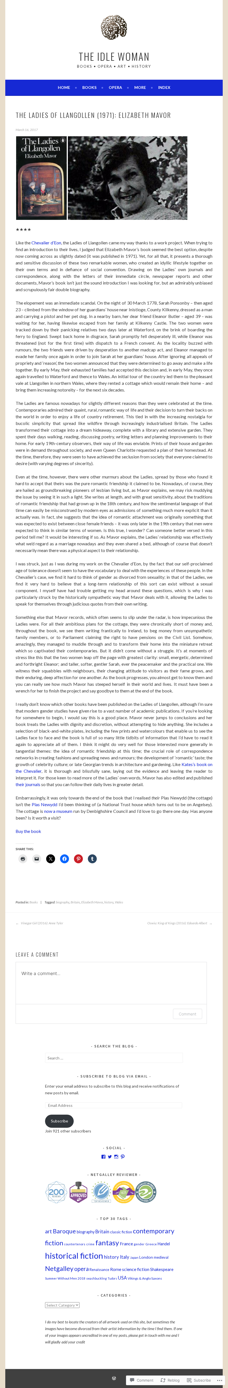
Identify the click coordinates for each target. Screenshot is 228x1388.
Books (89, 87)
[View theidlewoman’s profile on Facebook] (103, 1156)
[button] (41, 178)
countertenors (74, 1244)
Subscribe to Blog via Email (114, 1076)
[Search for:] (114, 1058)
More (140, 87)
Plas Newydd (45, 804)
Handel (164, 1243)
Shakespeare (162, 1269)
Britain (75, 902)
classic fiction (121, 1232)
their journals (28, 784)
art (48, 1231)
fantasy (107, 1242)
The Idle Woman (114, 56)
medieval (161, 1257)
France (126, 1243)
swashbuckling (96, 1278)
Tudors (112, 1278)
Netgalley (59, 1268)
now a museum (58, 811)
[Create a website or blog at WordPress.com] (114, 1379)
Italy (124, 1257)
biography (62, 902)
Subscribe (59, 1121)
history (108, 902)
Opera (115, 87)
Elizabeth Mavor (92, 902)
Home (64, 87)
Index (164, 87)
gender (139, 1244)
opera (81, 1268)
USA (122, 1277)
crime (90, 1244)
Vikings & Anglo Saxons (145, 1278)
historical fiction (74, 1255)
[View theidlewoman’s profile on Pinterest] (122, 1156)
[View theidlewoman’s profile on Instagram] (116, 1156)
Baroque (64, 1231)
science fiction (135, 1269)
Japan (134, 1257)
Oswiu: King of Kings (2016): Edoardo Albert (177, 923)
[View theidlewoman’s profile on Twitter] (110, 1156)
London (146, 1257)
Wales (119, 902)
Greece (151, 1244)
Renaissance (99, 1269)
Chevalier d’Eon (46, 242)
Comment (187, 1014)
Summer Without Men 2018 (65, 1278)
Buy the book (28, 831)
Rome (115, 1269)
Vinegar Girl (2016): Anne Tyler (41, 923)
